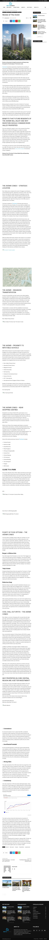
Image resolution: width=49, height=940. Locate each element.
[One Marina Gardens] (6, 883)
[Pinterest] (16, 21)
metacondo (14, 866)
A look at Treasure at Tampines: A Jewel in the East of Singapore (42, 32)
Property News (9, 12)
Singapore (19, 12)
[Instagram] (41, 1)
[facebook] (12, 868)
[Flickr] (39, 930)
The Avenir (4, 66)
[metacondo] (3, 18)
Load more (39, 36)
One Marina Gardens (5, 887)
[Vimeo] (44, 1)
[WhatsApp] (19, 21)
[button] (45, 7)
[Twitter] (42, 1)
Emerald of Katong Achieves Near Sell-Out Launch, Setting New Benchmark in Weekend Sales (26, 889)
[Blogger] (34, 930)
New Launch (7, 10)
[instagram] (14, 868)
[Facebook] (39, 1)
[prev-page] (3, 894)
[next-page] (5, 894)
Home (3, 10)
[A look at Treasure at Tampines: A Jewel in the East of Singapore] (35, 32)
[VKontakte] (45, 930)
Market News (25, 885)
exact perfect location (19, 148)
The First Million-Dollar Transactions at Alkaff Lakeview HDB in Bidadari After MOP (42, 21)
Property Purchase (14, 12)
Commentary (14, 885)
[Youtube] (46, 1)
